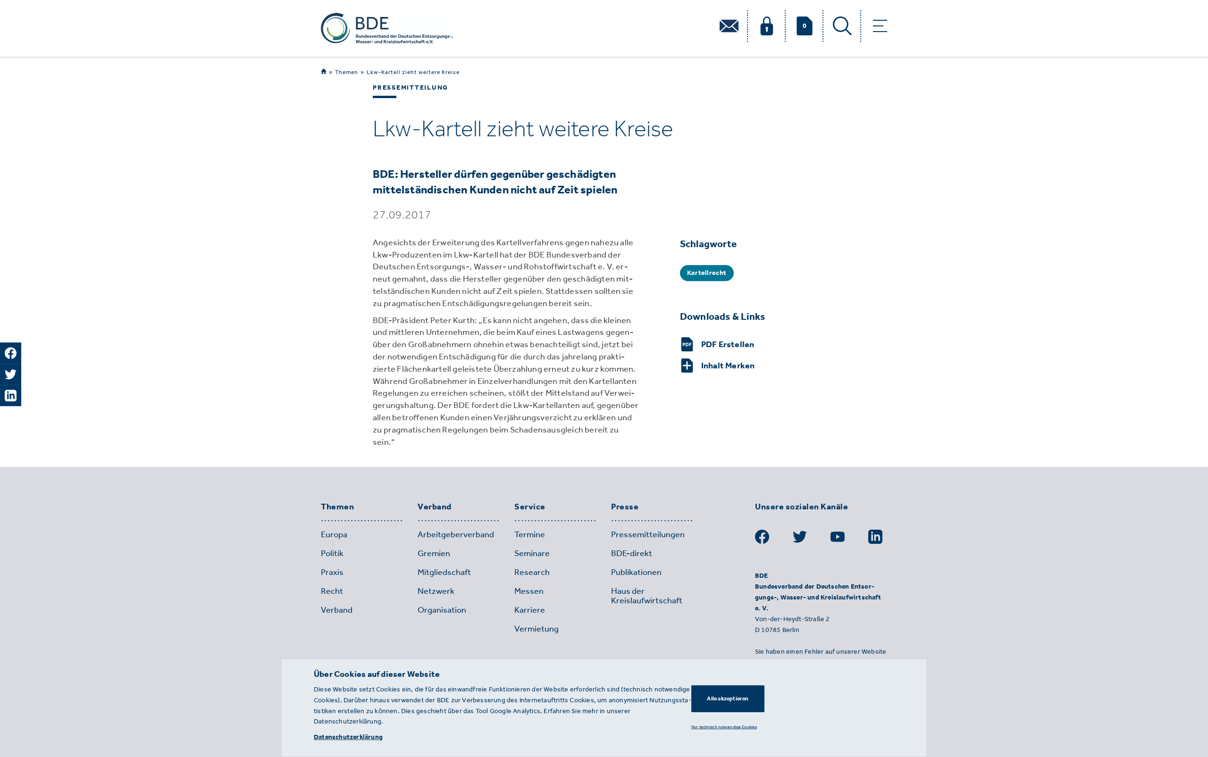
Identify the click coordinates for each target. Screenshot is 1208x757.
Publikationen (636, 572)
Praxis (332, 572)
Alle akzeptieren (727, 698)
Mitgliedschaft (444, 572)
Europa (334, 534)
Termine (529, 534)
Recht (332, 591)
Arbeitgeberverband (456, 534)
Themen (346, 72)
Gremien (434, 553)
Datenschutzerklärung (348, 737)
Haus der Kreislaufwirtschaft (646, 596)
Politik (332, 553)
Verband (435, 507)
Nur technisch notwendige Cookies (724, 726)
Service (529, 507)
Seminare (532, 553)
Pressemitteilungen (648, 534)
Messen (529, 591)
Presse (624, 507)
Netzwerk (436, 591)
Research (532, 572)
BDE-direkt (631, 553)
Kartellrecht (707, 273)
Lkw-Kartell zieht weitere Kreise (413, 72)
